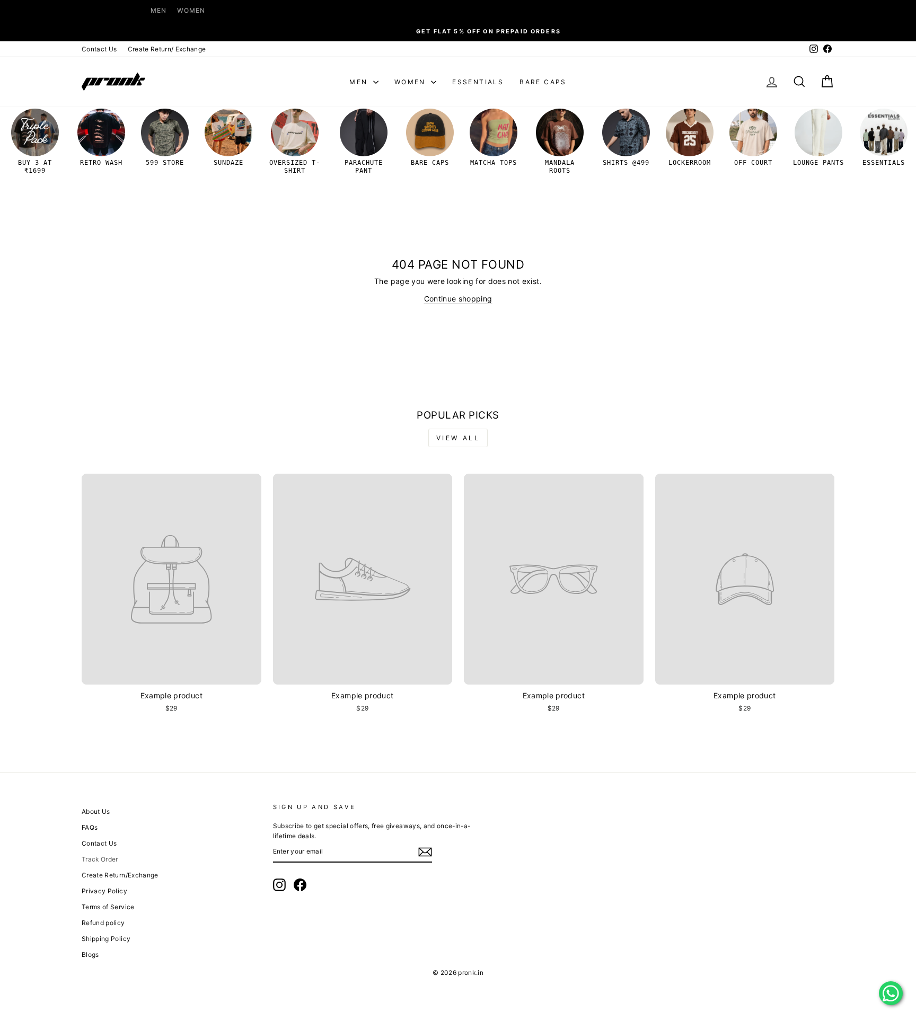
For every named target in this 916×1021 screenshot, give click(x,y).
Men (158, 10)
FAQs (90, 827)
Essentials (478, 82)
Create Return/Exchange (120, 875)
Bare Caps (543, 82)
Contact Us (99, 49)
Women (191, 10)
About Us (96, 811)
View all (458, 438)
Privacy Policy (104, 891)
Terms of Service (108, 907)
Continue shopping (458, 298)
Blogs (90, 954)
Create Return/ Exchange (167, 49)
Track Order (100, 859)
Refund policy (103, 923)
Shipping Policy (106, 939)
